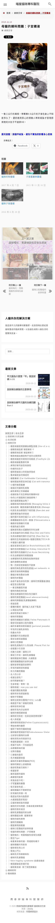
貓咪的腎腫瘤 (8, 177)
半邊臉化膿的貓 (18, 542)
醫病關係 (12, 873)
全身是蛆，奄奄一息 (20, 684)
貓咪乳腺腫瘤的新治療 (21, 812)
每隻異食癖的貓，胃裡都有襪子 (25, 841)
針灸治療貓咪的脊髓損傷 (22, 555)
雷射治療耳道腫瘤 (19, 639)
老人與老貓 (16, 719)
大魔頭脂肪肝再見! (19, 800)
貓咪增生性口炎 (18, 848)
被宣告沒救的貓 (18, 584)
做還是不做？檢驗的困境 (22, 703)
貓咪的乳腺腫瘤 (18, 857)
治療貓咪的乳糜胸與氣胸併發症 (25, 559)
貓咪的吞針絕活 (18, 809)
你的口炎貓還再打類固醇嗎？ (24, 497)
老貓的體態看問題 (19, 690)
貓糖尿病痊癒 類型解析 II (22, 449)
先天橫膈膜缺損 (18, 758)
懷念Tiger (15, 838)
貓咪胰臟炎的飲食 (19, 844)
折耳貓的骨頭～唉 (19, 793)
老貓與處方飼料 (18, 526)
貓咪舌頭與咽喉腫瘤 (20, 571)
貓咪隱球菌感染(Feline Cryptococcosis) (29, 722)
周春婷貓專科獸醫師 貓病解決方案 (30, 906)
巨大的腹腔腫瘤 (18, 671)
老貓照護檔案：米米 (20, 742)
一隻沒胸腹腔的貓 (19, 587)
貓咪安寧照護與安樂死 (21, 665)
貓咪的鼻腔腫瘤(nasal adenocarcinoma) (29, 597)
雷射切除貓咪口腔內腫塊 (22, 623)
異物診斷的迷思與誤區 (21, 465)
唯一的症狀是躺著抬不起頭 (23, 565)
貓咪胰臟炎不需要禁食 (21, 790)
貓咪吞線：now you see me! (24, 687)
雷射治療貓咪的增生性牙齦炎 (24, 594)
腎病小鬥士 (16, 851)
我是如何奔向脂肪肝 (20, 796)
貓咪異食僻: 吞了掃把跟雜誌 (24, 867)
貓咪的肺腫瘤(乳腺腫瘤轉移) (24, 600)
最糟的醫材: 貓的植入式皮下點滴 (26, 607)
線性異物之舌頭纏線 (20, 491)
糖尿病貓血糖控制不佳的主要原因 (26, 456)
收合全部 (20, 433)
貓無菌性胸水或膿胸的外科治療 (25, 530)
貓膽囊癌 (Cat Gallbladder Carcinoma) (29, 478)
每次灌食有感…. (18, 787)
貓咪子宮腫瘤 (8, 203)
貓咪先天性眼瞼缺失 (20, 854)
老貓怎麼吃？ (17, 677)
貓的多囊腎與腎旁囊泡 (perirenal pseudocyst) (32, 626)
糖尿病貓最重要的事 (20, 462)
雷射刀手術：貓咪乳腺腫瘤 (23, 655)
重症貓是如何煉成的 (20, 475)
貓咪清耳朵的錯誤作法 (21, 738)
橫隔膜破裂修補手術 (20, 864)
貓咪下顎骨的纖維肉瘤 (21, 729)
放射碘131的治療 (16, 436)
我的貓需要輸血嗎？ (20, 501)
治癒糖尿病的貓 (18, 748)
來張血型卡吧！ (18, 780)
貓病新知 (12, 870)
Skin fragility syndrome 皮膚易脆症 (27, 861)
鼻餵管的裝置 (17, 777)
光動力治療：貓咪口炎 (21, 652)
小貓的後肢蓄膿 (18, 485)
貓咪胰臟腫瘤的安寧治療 (22, 661)
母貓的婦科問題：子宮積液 (23, 832)
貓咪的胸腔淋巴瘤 (19, 591)
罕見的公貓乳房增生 (20, 629)
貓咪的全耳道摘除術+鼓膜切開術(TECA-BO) (31, 539)
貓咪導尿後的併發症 (20, 514)
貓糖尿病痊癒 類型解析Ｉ (22, 453)
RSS (28, 889)
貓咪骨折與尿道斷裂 (20, 694)
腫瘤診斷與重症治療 (20, 575)
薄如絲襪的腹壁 (18, 726)
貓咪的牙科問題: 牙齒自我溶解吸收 (27, 806)
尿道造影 (15, 603)
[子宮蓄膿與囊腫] (37, 168)
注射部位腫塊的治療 (20, 735)
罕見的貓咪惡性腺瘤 (20, 668)
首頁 (8, 13)
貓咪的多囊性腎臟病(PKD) (23, 761)
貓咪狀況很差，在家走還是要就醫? (27, 716)
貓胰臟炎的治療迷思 (20, 636)
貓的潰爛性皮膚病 (19, 562)
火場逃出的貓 (17, 610)
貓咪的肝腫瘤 (17, 578)
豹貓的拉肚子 (17, 469)
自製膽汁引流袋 (18, 648)
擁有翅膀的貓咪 (18, 774)
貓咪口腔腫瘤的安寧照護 (39, 291)
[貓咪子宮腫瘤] (12, 195)
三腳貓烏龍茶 (17, 755)
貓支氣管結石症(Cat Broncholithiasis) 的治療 (32, 546)
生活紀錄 (12, 440)
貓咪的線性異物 (18, 819)
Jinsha (30, 909)
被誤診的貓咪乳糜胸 (20, 488)
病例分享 (18, 13)
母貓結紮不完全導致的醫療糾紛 (25, 494)
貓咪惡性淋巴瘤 (18, 706)
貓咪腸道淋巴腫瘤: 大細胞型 (24, 658)
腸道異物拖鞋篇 (18, 825)
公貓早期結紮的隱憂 (20, 803)
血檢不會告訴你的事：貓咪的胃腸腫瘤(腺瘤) (31, 581)
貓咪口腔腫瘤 (17, 642)
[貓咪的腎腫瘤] (12, 168)
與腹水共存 (16, 632)
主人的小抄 (16, 674)
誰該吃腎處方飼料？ (20, 613)
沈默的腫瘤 (16, 751)
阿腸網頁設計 (32, 911)
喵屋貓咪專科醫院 (27, 4)
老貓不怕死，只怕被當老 (22, 745)
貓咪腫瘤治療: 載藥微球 (22, 816)
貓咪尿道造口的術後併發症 (23, 472)
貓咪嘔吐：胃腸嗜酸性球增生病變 (16, 291)
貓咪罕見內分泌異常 (20, 710)
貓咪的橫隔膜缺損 (19, 713)
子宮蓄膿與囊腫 (34, 177)
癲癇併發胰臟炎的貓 (20, 523)
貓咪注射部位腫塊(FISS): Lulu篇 (26, 700)
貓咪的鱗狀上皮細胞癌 (21, 764)
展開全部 (9, 433)
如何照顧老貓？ (18, 681)
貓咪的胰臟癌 (17, 822)
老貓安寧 (15, 771)
